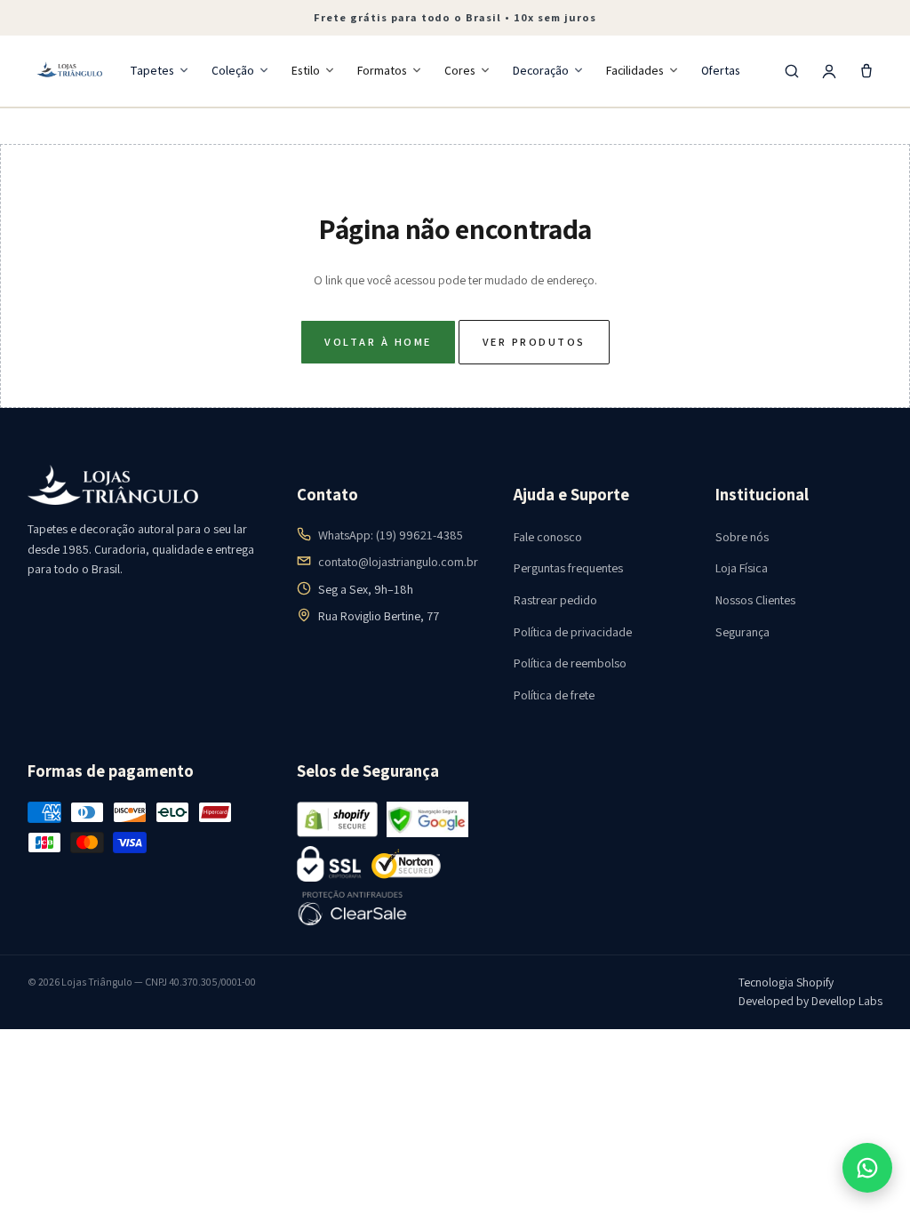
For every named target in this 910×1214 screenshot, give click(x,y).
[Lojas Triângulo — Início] (70, 71)
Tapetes (152, 70)
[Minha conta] (829, 71)
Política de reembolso (570, 663)
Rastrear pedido (555, 600)
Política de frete (554, 695)
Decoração (541, 70)
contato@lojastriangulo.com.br (398, 562)
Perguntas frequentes (568, 568)
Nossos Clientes (755, 600)
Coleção (233, 70)
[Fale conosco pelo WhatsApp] (867, 1168)
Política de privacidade (573, 632)
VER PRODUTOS (534, 341)
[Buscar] (792, 71)
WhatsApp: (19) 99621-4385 (390, 535)
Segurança (742, 632)
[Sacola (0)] (866, 71)
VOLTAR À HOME (377, 341)
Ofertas (720, 70)
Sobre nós (742, 537)
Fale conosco (548, 537)
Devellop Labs (846, 1001)
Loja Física (741, 568)
